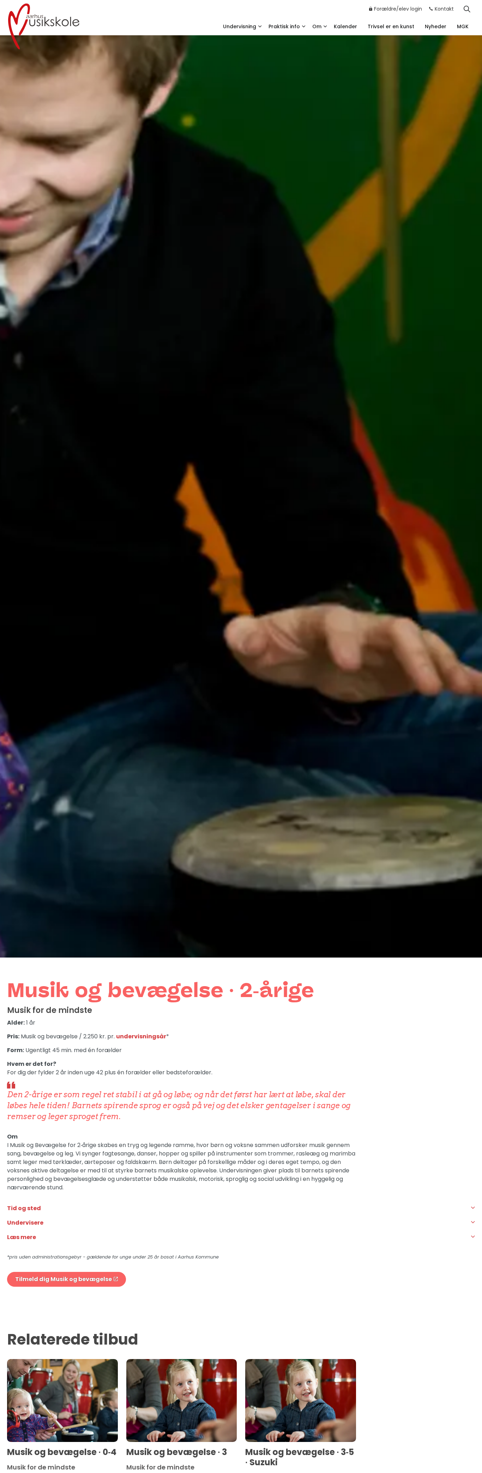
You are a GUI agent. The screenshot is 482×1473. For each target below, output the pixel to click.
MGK (463, 26)
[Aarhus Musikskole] (43, 25)
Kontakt (444, 8)
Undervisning (239, 26)
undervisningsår (141, 1036)
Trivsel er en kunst (391, 26)
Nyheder (435, 26)
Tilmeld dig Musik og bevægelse (63, 1279)
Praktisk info (284, 26)
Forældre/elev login (398, 8)
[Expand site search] (467, 9)
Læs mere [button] (21, 1237)
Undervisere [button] (25, 1223)
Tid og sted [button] (24, 1208)
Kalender (345, 26)
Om (316, 26)
